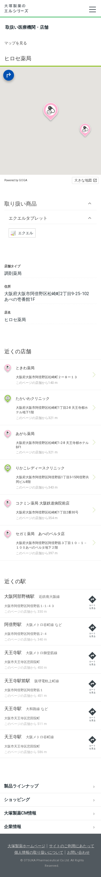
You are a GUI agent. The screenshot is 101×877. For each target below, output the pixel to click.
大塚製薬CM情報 (20, 813)
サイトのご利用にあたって (71, 846)
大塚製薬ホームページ (26, 846)
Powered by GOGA (15, 180)
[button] (50, 203)
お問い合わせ (78, 852)
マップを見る (15, 43)
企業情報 (12, 826)
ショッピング (17, 799)
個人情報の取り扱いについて (38, 852)
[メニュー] (92, 9)
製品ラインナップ (21, 786)
